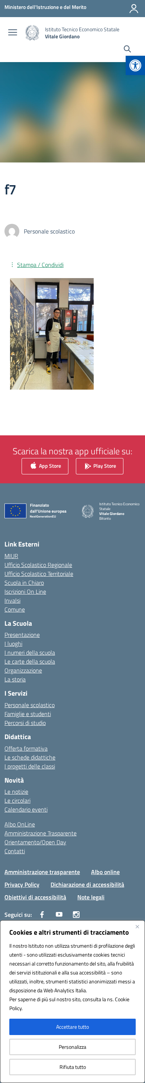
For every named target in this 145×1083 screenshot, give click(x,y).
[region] (72, 1001)
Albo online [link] (105, 871)
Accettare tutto (72, 1027)
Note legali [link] (90, 897)
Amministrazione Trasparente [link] (40, 833)
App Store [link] (49, 466)
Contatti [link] (14, 851)
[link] (135, 65)
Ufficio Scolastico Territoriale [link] (38, 573)
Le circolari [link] (17, 800)
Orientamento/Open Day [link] (35, 842)
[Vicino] (137, 926)
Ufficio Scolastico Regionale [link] (38, 564)
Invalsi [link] (12, 600)
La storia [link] (15, 679)
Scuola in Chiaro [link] (24, 582)
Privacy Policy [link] (21, 884)
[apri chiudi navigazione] (12, 33)
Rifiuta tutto (72, 1067)
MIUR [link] (11, 555)
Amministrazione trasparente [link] (42, 871)
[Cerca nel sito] (127, 50)
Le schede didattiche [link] (29, 757)
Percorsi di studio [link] (25, 722)
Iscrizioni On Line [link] (25, 591)
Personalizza (72, 1047)
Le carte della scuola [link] (29, 661)
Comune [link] (14, 609)
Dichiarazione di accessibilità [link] (87, 884)
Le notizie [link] (16, 791)
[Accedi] (134, 8)
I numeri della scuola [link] (29, 652)
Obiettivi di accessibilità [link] (35, 897)
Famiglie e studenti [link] (27, 713)
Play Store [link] (104, 466)
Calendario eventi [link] (26, 809)
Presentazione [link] (22, 634)
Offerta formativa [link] (26, 748)
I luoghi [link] (13, 643)
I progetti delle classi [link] (29, 766)
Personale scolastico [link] (29, 704)
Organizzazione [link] (23, 670)
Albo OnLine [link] (19, 824)
